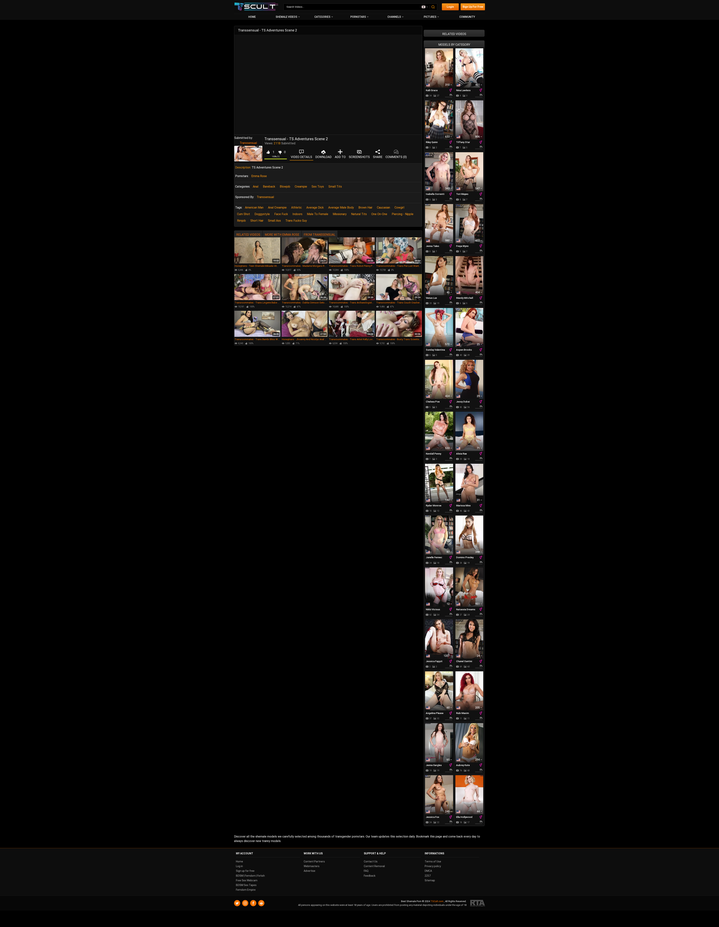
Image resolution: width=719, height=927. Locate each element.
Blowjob (285, 186)
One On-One (379, 214)
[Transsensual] (248, 154)
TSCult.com (436, 901)
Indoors (297, 214)
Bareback (269, 186)
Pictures (430, 16)
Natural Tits (359, 214)
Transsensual (248, 143)
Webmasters (311, 866)
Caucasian (383, 207)
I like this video (268, 152)
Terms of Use (433, 861)
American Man (254, 207)
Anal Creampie (277, 207)
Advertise (309, 870)
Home (252, 16)
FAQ (366, 870)
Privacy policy (433, 866)
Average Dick (315, 207)
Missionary (340, 214)
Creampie (301, 186)
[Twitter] (237, 903)
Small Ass (274, 220)
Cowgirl (399, 207)
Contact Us (370, 861)
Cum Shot (243, 214)
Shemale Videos (286, 16)
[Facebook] (253, 903)
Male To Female (317, 214)
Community (467, 16)
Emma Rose (259, 176)
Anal (255, 186)
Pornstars (358, 16)
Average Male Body (341, 207)
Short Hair (256, 220)
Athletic (296, 207)
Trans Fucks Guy (296, 220)
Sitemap (430, 880)
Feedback (369, 875)
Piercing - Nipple (402, 214)
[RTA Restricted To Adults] (477, 903)
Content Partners (314, 861)
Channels (394, 16)
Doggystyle (262, 214)
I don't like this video (280, 152)
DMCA (428, 870)
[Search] (433, 7)
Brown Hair (365, 207)
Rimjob (241, 220)
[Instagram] (245, 903)
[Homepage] (256, 7)
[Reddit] (261, 903)
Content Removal (374, 866)
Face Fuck (281, 214)
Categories (322, 16)
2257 (428, 875)
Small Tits (335, 186)
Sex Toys (318, 186)
